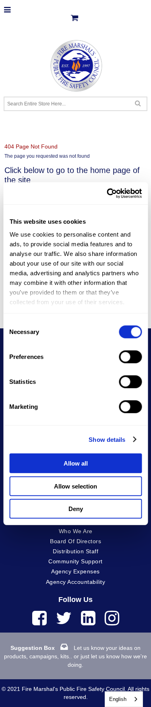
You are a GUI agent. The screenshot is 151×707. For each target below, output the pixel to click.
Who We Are (76, 531)
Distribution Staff (75, 551)
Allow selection (75, 485)
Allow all (76, 463)
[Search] (138, 103)
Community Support (75, 561)
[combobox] (124, 699)
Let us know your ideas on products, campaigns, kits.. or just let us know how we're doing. (75, 656)
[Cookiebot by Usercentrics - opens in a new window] (107, 193)
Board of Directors (75, 541)
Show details (107, 439)
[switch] (130, 356)
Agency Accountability (75, 582)
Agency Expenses (75, 571)
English (117, 699)
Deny (75, 508)
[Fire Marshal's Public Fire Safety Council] (75, 64)
